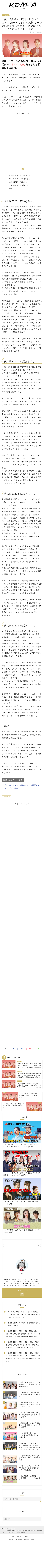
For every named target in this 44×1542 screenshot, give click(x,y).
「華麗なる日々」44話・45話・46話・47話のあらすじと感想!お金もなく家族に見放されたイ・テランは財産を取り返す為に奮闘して (23, 1344)
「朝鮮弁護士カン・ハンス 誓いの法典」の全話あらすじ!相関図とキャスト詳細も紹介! (21, 1145)
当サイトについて (16, 1536)
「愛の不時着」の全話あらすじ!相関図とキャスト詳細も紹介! (21, 1231)
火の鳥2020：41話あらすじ (19, 179)
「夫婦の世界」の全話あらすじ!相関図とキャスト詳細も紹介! (21, 1203)
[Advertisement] (22, 137)
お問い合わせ (28, 1536)
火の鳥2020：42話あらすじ (20, 182)
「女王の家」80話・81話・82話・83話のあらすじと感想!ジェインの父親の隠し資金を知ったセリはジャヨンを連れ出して (23, 1314)
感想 (11, 189)
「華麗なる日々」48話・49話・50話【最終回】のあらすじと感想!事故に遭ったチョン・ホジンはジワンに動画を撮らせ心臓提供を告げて (23, 1333)
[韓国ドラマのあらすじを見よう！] (22, 8)
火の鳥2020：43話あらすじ (20, 185)
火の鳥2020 (5, 15)
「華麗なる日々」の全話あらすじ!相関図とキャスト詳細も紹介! (23, 1324)
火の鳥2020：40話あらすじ (20, 175)
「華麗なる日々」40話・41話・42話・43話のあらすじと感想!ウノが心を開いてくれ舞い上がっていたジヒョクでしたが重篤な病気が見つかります (23, 1357)
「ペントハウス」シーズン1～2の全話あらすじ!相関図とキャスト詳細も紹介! (21, 1174)
